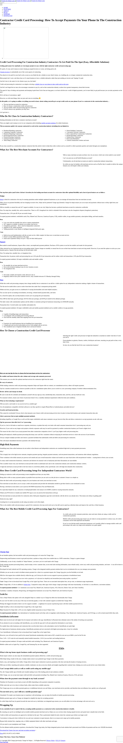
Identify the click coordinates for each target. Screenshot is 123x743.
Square (2, 242)
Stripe (1, 199)
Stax (1, 280)
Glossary (62, 740)
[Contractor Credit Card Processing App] (26, 58)
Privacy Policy (51, 740)
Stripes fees (27, 584)
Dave (1, 733)
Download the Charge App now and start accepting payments (17, 730)
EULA (58, 740)
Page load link (4, 742)
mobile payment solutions (48, 123)
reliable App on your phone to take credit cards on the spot (51, 84)
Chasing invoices (5, 72)
